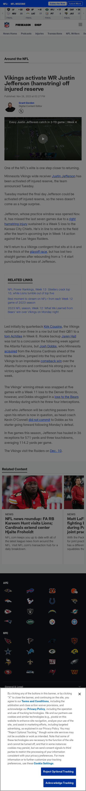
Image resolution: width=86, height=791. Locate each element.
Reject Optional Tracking (58, 771)
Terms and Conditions (35, 701)
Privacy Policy (36, 709)
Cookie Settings (43, 763)
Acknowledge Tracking (60, 782)
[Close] (79, 694)
